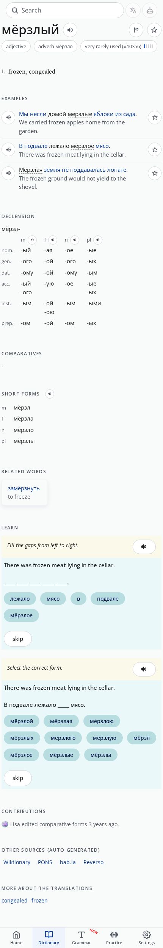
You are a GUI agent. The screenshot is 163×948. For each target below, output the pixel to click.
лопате (116, 169)
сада (129, 114)
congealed (15, 900)
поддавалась (88, 169)
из (118, 114)
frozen (39, 900)
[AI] (149, 10)
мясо (102, 145)
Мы (23, 114)
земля (52, 169)
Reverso (93, 862)
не (65, 169)
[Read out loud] (70, 30)
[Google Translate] (133, 10)
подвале (35, 145)
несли (38, 114)
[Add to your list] (154, 30)
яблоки (104, 114)
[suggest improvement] (136, 30)
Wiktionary (16, 862)
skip (18, 638)
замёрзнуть (24, 488)
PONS (45, 862)
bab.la (68, 862)
